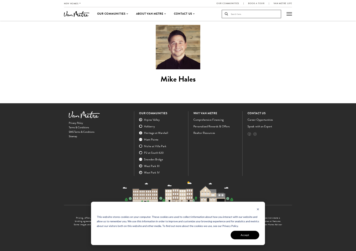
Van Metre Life (282, 3)
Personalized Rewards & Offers (211, 126)
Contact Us (257, 113)
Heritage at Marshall (156, 133)
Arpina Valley (152, 120)
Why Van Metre (205, 113)
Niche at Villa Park (155, 146)
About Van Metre (149, 14)
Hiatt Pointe (151, 140)
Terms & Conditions (79, 127)
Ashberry (149, 126)
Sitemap (73, 136)
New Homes (71, 3)
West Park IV (152, 173)
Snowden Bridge (153, 159)
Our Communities (227, 3)
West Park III (152, 166)
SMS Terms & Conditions (81, 132)
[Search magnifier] (226, 13)
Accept (245, 235)
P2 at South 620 (154, 153)
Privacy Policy (76, 123)
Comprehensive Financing (208, 120)
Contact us (183, 14)
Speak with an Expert (260, 126)
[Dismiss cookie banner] (258, 209)
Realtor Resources (204, 133)
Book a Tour (256, 3)
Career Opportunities (260, 120)
